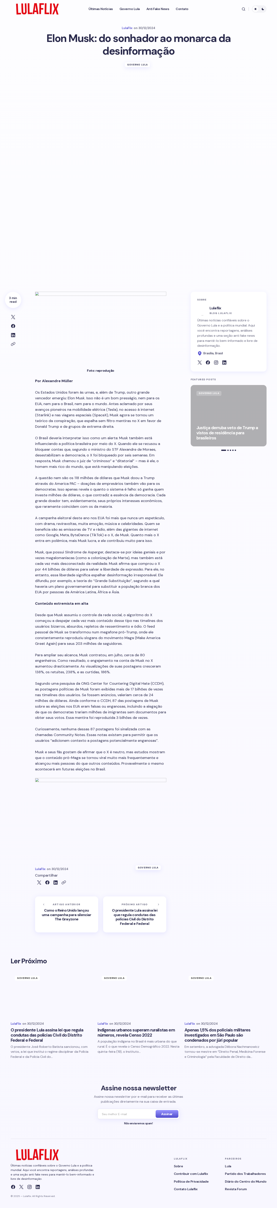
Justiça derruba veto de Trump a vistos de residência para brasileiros (227, 433)
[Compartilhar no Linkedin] (13, 335)
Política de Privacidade (191, 1181)
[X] (21, 1187)
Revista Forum (236, 1189)
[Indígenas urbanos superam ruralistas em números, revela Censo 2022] (139, 995)
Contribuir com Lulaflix (191, 1174)
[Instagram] (29, 1187)
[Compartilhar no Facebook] (13, 326)
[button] (243, 9)
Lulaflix (215, 308)
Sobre (178, 1166)
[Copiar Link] (13, 344)
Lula (228, 1166)
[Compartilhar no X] (13, 317)
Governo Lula (137, 64)
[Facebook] (13, 1187)
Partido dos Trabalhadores (245, 1174)
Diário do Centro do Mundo (245, 1181)
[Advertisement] (139, 104)
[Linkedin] (38, 1187)
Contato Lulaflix (186, 1189)
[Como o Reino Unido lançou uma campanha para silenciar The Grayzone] (66, 914)
